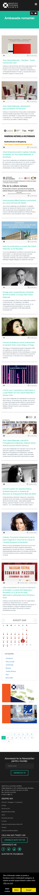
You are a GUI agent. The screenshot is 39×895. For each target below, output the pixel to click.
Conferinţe (9, 665)
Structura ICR (6, 808)
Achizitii (4, 821)
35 (27, 734)
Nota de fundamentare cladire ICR (12, 824)
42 (25, 738)
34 (23, 734)
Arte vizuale (10, 661)
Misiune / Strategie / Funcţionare (12, 802)
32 (14, 734)
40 (16, 738)
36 (31, 734)
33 (19, 734)
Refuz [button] (16, 890)
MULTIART (9, 678)
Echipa (4, 805)
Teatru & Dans (11, 671)
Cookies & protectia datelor (10, 830)
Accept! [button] (29, 890)
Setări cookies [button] (7, 890)
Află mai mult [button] (8, 883)
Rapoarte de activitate (8, 811)
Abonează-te (20, 773)
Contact (4, 827)
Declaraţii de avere (7, 818)
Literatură (9, 658)
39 (12, 738)
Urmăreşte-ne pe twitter (14, 840)
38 (8, 738)
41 (20, 738)
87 (32, 738)
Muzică (8, 668)
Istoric (3, 815)
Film (7, 674)
